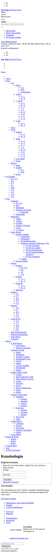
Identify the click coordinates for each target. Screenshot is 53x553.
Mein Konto (10, 31)
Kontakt (9, 505)
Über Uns (10, 511)
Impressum (10, 520)
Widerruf (9, 514)
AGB (8, 523)
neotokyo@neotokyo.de (19, 538)
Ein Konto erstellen (13, 37)
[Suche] (2, 27)
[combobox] (12, 24)
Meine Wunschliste (13, 33)
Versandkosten (11, 518)
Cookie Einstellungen (14, 507)
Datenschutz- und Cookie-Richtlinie (20, 503)
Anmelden (10, 35)
